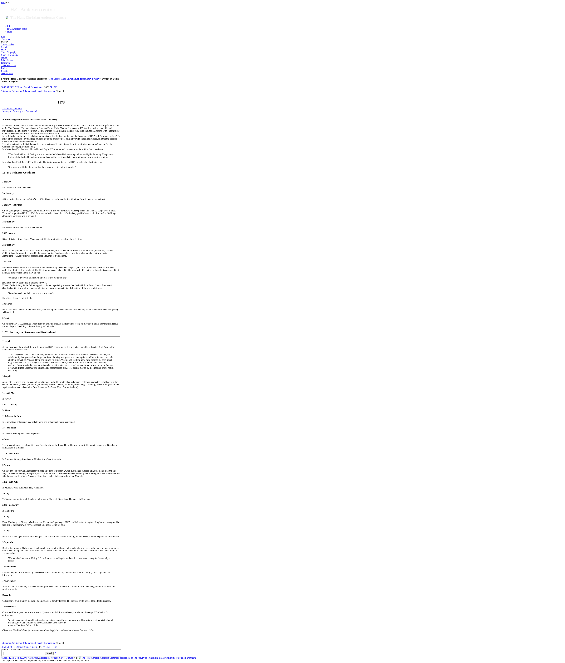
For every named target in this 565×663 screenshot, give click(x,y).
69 (7, 87)
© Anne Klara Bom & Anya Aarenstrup (19, 658)
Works (4, 57)
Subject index (37, 87)
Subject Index (7, 44)
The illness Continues (12, 108)
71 (13, 87)
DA (3, 2)
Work (9, 31)
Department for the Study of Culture (56, 658)
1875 (55, 87)
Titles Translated (8, 65)
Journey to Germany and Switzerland (19, 111)
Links (3, 68)
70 (10, 87)
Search (4, 47)
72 (16, 87)
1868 (3, 87)
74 (51, 87)
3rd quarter (28, 91)
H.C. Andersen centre (17, 28)
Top (55, 647)
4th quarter (38, 91)
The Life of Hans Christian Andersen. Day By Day (74, 78)
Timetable (5, 39)
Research (5, 63)
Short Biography (9, 52)
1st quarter (6, 91)
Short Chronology (9, 55)
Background (49, 91)
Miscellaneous (7, 60)
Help (3, 49)
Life (9, 26)
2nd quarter (16, 91)
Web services (7, 73)
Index (21, 87)
